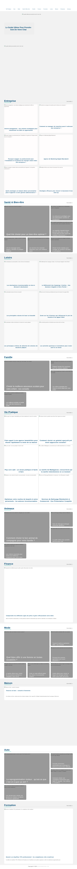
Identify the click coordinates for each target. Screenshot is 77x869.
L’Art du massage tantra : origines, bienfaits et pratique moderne (14, 249)
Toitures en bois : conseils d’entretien (18, 690)
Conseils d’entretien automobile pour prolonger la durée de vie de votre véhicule (61, 765)
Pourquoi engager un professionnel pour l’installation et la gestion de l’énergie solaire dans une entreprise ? (21, 160)
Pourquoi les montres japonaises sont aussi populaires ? (59, 659)
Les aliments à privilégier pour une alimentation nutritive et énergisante (61, 217)
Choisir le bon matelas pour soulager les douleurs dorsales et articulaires (62, 249)
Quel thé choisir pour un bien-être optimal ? (26, 234)
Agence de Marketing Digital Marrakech (56, 159)
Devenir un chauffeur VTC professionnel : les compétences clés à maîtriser (30, 857)
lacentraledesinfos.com (43, 866)
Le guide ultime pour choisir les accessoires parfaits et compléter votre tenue (14, 675)
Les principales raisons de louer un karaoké (21, 315)
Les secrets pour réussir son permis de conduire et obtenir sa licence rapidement (14, 797)
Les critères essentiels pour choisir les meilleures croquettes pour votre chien (14, 555)
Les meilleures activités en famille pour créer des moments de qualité (15, 404)
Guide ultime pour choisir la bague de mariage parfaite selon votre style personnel (61, 675)
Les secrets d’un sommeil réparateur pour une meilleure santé (38, 249)
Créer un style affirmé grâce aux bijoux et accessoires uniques (37, 675)
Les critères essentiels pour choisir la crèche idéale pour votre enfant (62, 388)
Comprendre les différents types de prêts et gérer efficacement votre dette (30, 615)
